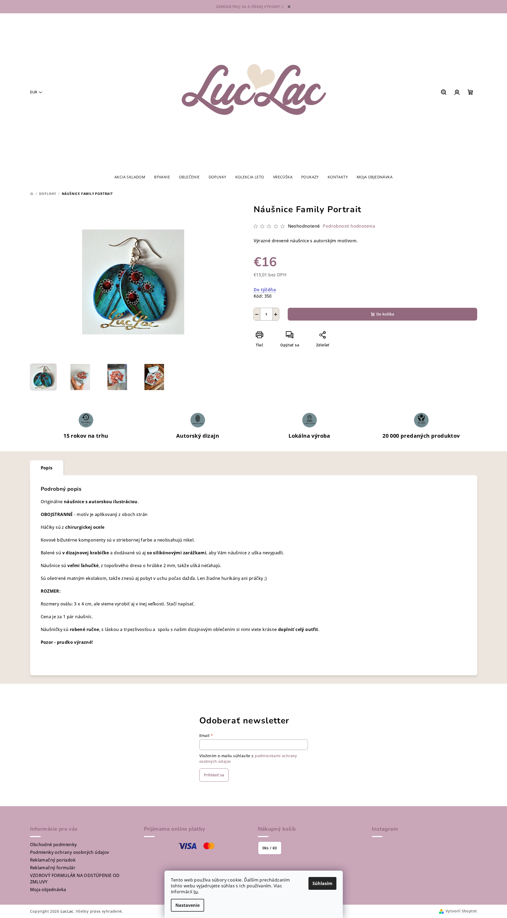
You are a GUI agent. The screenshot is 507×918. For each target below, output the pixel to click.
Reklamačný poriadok (53, 860)
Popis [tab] (47, 468)
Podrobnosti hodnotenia (349, 226)
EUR (33, 92)
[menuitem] (130, 177)
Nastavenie (187, 905)
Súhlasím (322, 883)
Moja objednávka (48, 889)
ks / (269, 847)
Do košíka (385, 314)
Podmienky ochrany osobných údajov (69, 852)
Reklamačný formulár (53, 868)
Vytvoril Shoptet (461, 910)
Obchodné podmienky (53, 844)
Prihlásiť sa (214, 774)
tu (195, 892)
